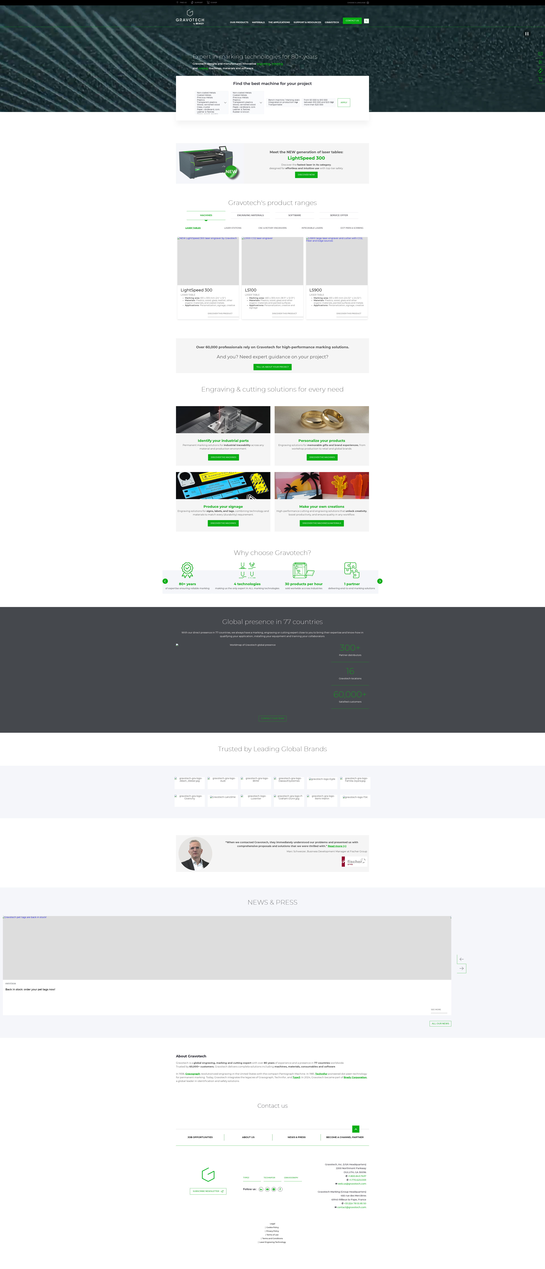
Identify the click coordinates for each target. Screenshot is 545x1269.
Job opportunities (200, 1137)
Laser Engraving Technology (272, 1242)
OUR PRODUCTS (239, 22)
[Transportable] (281, 105)
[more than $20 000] (316, 105)
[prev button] (165, 581)
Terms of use (272, 1235)
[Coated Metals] (209, 95)
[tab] (206, 215)
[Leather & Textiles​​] (209, 112)
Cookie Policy (272, 1227)
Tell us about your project (272, 367)
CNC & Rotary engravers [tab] (272, 228)
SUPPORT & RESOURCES (307, 22)
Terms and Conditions (272, 1239)
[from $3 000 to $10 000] (316, 100)
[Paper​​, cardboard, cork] (209, 110)
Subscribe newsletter (206, 1191)
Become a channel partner (345, 1137)
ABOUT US (248, 1137)
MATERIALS (258, 22)
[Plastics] (209, 100)
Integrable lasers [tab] (312, 228)
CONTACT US (352, 21)
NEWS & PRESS (297, 1137)
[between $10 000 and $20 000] (316, 102)
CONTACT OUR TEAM (272, 718)
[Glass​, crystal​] (209, 107)
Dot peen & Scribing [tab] (351, 228)
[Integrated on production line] (281, 102)
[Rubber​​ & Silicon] (245, 112)
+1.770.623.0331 (357, 1180)
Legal (272, 1224)
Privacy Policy (272, 1231)
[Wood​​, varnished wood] (209, 105)
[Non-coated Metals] (209, 93)
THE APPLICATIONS (279, 22)
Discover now (306, 175)
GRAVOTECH (332, 22)
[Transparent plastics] (209, 102)
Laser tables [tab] (193, 228)
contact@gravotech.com (351, 1207)
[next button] (380, 581)
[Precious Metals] (209, 98)
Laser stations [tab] (232, 228)
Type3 (246, 1178)
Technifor (269, 1178)
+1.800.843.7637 (357, 1176)
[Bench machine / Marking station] (281, 100)
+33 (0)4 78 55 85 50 (355, 1203)
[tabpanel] (272, 273)
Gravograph (291, 1178)
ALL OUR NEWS (440, 1024)
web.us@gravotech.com (352, 1184)
